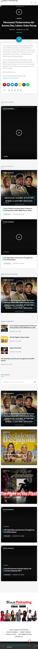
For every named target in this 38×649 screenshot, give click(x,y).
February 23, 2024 (22, 29)
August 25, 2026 (18, 214)
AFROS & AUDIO (11, 634)
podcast (12, 29)
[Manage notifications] (29, 640)
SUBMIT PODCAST (25, 632)
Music (6, 156)
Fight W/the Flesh (15, 348)
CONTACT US (19, 636)
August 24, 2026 (18, 263)
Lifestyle (6, 432)
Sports (19, 18)
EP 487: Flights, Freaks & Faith (19, 337)
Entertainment (8, 109)
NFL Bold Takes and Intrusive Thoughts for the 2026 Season (17, 359)
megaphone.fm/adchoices (10, 78)
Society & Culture (10, 451)
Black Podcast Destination (18, 630)
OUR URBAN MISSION (25, 634)
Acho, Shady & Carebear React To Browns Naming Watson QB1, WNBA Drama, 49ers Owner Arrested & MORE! (18, 210)
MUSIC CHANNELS (12, 632)
